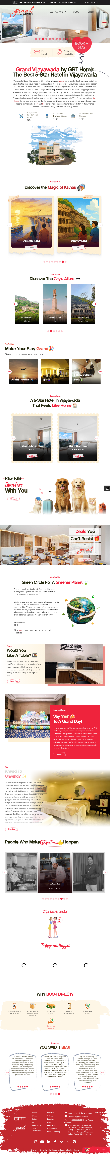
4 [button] (53, 262)
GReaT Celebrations (37, 1129)
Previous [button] (10, 225)
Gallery (50, 1116)
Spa (33, 1122)
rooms (61, 81)
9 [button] (65, 262)
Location (50, 1119)
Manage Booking (53, 1132)
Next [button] (100, 225)
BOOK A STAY (81, 45)
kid (43, 104)
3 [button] (50, 262)
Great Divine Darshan (62, 2)
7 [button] (60, 262)
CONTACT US (91, 2)
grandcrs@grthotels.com (78, 1116)
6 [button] (58, 262)
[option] (31, 226)
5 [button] (55, 262)
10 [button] (67, 899)
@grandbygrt (57, 945)
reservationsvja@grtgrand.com (80, 1113)
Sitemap (34, 1150)
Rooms (75, 12)
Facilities (50, 1113)
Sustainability (52, 1128)
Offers (91, 12)
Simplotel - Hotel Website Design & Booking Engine (59, 1150)
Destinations (56, 12)
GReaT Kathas (37, 1125)
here (20, 630)
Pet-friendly (51, 1125)
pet (37, 104)
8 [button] (63, 262)
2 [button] (47, 262)
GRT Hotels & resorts (32, 2)
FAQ (49, 1122)
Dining (34, 1119)
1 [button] (44, 262)
